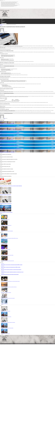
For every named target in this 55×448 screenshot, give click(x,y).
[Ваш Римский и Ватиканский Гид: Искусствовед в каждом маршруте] (4, 297)
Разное (1, 22)
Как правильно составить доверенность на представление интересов (11, 148)
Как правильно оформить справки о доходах (5, 194)
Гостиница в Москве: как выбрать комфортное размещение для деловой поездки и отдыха (10, 3)
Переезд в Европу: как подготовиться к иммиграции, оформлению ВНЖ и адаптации (9, 1)
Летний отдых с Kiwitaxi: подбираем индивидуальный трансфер (7, 260)
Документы (2, 19)
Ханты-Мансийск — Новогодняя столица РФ (5, 249)
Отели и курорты (3, 21)
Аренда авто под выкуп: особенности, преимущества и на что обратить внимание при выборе (10, 281)
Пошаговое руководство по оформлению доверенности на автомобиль (11, 129)
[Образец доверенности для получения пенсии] (4, 310)
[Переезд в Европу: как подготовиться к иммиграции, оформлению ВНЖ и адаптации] (4, 237)
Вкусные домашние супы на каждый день (5, 219)
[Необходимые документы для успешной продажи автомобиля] (4, 327)
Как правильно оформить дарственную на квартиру (8, 142)
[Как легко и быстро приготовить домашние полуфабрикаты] (4, 230)
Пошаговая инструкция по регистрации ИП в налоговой (9, 145)
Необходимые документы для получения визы (7, 151)
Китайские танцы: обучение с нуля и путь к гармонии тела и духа (7, 6)
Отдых (1, 20)
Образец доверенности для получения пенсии (7, 123)
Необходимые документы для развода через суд (6, 203)
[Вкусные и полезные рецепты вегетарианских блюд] (4, 224)
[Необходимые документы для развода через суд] (5, 202)
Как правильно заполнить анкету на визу (6, 139)
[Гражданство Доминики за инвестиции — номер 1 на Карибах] (4, 254)
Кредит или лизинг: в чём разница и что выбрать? (6, 292)
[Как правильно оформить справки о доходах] (5, 193)
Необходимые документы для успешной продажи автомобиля (9, 132)
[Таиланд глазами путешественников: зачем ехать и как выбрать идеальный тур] (4, 286)
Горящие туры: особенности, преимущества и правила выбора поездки (8, 4)
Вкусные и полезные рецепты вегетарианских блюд (6, 225)
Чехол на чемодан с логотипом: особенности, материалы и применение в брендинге (9, 5)
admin (4, 118)
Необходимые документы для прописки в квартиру (8, 126)
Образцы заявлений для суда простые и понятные (6, 212)
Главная (1, 24)
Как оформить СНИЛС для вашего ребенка (7, 136)
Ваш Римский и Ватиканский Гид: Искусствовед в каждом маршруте (8, 298)
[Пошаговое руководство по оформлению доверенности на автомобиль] (4, 321)
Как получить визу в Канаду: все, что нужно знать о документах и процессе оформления (11, 185)
